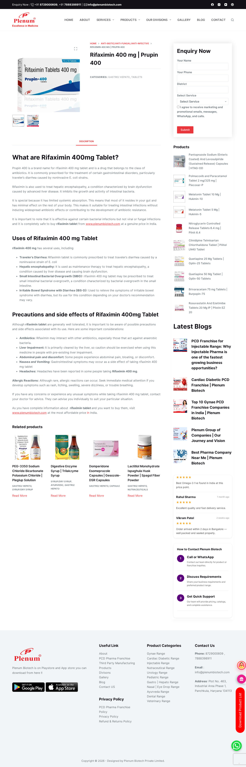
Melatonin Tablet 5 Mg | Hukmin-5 (204, 212)
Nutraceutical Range (161, 668)
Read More (19, 495)
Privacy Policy (108, 716)
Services (104, 20)
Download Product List (240, 710)
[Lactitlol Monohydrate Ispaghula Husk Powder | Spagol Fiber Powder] (144, 447)
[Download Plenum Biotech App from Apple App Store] (62, 687)
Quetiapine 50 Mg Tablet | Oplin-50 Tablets (206, 276)
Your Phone (184, 72)
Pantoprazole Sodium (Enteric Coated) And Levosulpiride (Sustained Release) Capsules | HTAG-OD (208, 161)
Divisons (105, 672)
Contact (218, 20)
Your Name (184, 60)
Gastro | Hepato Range (162, 682)
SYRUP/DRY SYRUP (22, 489)
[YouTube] (225, 4)
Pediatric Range (157, 677)
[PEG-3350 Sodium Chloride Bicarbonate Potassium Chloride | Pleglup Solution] (28, 447)
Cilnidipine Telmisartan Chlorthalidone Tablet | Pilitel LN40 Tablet (208, 245)
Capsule (114, 486)
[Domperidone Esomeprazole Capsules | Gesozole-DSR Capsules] (105, 447)
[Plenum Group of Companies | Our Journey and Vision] (180, 434)
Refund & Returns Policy (115, 721)
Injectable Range (158, 663)
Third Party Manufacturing (117, 663)
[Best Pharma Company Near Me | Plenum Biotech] (180, 456)
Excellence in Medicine (25, 25)
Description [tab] (86, 141)
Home (68, 20)
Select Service (186, 95)
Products (128, 20)
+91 (45, 4)
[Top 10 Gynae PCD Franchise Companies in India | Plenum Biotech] (180, 406)
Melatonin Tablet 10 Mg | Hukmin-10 (205, 197)
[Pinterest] (232, 4)
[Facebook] (212, 4)
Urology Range (157, 672)
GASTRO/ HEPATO (119, 77)
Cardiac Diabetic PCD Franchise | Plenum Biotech (210, 385)
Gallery (184, 20)
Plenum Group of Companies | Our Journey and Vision (208, 435)
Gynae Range (156, 653)
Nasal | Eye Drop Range (163, 687)
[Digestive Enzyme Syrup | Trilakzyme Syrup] (67, 447)
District (182, 84)
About (85, 20)
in (88, 412)
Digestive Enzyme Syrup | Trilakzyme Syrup (64, 470)
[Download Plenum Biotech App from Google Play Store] (29, 687)
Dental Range (156, 696)
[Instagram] (219, 4)
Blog (201, 20)
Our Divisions (156, 20)
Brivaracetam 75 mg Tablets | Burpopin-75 (208, 292)
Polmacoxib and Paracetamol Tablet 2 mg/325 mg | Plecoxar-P (208, 180)
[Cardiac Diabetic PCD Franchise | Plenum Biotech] (180, 384)
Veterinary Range (158, 701)
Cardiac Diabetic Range (163, 658)
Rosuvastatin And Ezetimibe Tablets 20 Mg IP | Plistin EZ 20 (207, 307)
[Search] (232, 20)
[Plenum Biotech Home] (28, 653)
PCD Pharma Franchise (114, 658)
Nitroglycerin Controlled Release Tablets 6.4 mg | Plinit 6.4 (205, 228)
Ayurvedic (57, 485)
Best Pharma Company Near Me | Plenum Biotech (211, 457)
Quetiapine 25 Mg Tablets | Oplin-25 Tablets (206, 261)
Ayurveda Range (158, 691)
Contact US (107, 687)
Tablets (136, 77)
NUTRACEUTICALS (138, 489)
